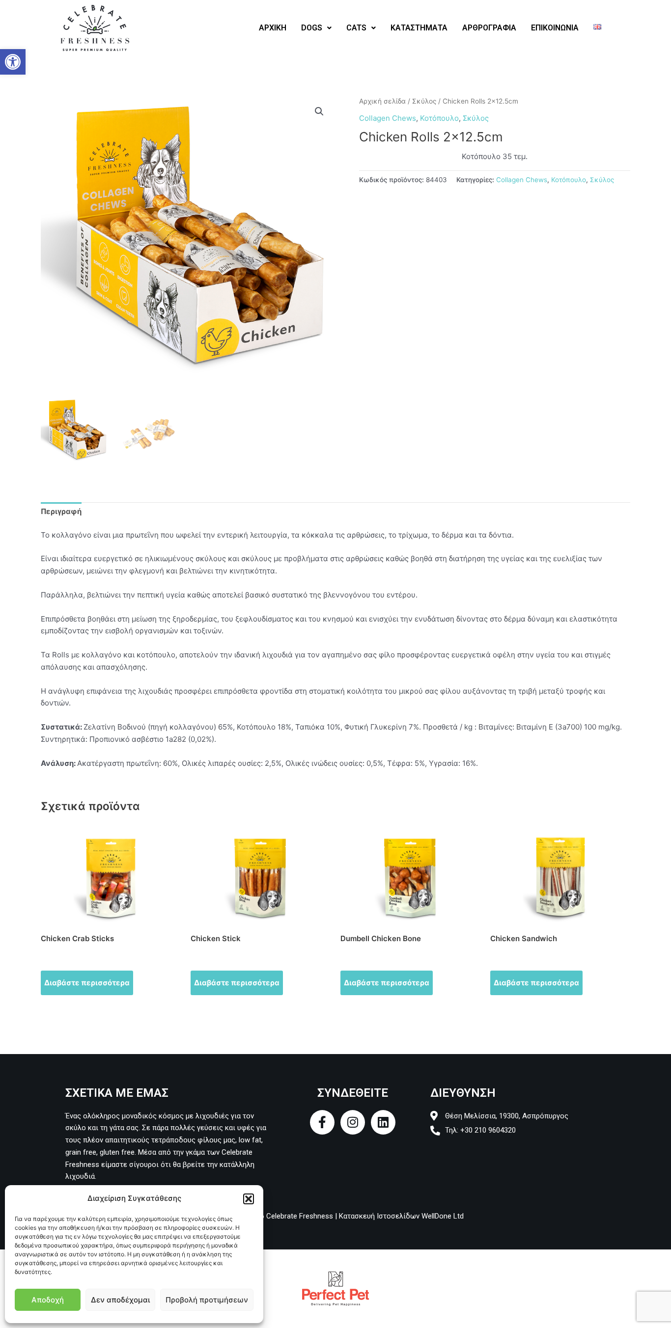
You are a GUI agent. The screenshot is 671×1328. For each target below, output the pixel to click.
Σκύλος (424, 101)
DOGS (311, 27)
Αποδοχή (47, 1299)
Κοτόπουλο (439, 118)
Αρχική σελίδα (382, 101)
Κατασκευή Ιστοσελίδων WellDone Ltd (401, 1216)
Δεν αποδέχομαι (120, 1299)
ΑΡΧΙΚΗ (272, 27)
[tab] (61, 512)
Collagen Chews (387, 118)
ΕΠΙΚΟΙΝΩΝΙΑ (555, 27)
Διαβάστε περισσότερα (87, 982)
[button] (13, 62)
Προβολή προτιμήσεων (207, 1299)
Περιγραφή (61, 511)
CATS (356, 27)
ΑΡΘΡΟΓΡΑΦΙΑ (489, 27)
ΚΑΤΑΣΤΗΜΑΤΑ (419, 27)
